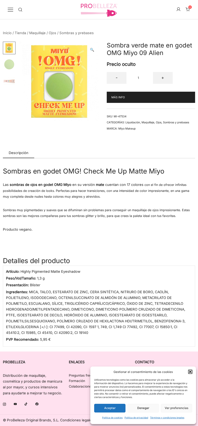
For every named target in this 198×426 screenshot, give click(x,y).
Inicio (7, 33)
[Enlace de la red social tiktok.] (26, 404)
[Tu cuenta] (178, 9)
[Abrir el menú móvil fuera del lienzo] (10, 9)
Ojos (52, 33)
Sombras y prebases (76, 33)
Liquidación (132, 122)
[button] (190, 372)
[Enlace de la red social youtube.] (15, 404)
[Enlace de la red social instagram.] (4, 404)
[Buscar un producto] (20, 9)
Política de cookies (112, 417)
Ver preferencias (176, 408)
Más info (118, 97)
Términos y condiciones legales (167, 417)
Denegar (143, 408)
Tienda (20, 33)
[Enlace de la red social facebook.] (36, 404)
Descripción (18, 153)
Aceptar (110, 408)
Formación (77, 381)
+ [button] (162, 77)
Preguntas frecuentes (85, 375)
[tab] (18, 153)
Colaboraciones (81, 386)
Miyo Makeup (127, 128)
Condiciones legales (77, 420)
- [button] (117, 77)
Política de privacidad (136, 417)
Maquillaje (37, 33)
